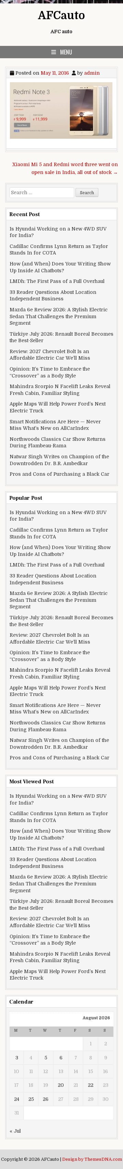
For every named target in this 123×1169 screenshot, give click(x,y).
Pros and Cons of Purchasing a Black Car (59, 474)
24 (16, 1099)
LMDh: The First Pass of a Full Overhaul (57, 281)
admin (92, 73)
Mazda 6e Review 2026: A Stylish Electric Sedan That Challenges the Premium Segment (59, 316)
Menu (66, 52)
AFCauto (61, 15)
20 (61, 1085)
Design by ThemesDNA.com (92, 1159)
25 (31, 1099)
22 (90, 1085)
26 (46, 1099)
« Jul (15, 1131)
